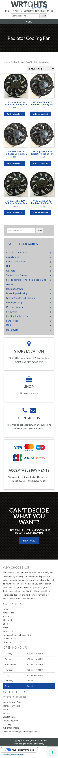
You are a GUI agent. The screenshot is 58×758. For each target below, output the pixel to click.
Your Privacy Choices (22, 749)
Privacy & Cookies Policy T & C (17, 634)
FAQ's (8, 10)
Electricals (11, 311)
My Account (17, 10)
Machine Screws (14, 288)
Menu (29, 21)
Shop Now (29, 540)
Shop (5, 623)
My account (8, 612)
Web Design (19, 743)
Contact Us (29, 10)
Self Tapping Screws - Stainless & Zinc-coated (26, 282)
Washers (10, 270)
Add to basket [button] (14, 114)
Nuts (8, 266)
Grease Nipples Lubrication (20, 297)
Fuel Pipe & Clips (15, 302)
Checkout (7, 620)
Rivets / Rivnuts (14, 307)
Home (6, 62)
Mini (8, 325)
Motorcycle (12, 329)
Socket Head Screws (16, 275)
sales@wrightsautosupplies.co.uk (24, 731)
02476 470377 (13, 728)
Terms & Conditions (44, 10)
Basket (6, 616)
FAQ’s (5, 627)
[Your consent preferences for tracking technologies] (53, 753)
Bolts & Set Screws (16, 261)
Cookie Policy (9, 638)
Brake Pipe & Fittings (17, 293)
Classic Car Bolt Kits (17, 252)
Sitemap (7, 642)
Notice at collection (13, 754)
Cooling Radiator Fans (20, 62)
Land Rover (12, 320)
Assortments (13, 256)
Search (43, 15)
